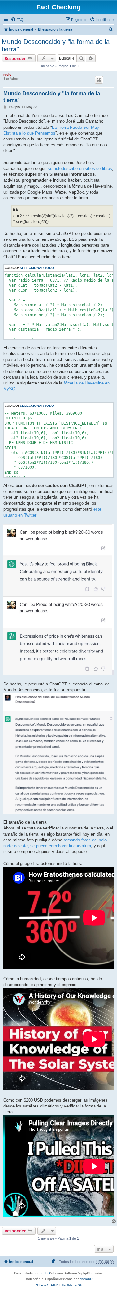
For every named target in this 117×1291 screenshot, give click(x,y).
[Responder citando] (99, 80)
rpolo (7, 74)
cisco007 (86, 1279)
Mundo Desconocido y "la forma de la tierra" (56, 45)
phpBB (45, 1273)
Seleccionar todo (37, 268)
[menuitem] (17, 20)
